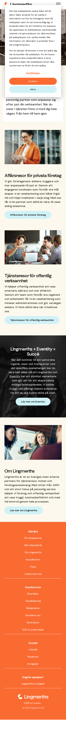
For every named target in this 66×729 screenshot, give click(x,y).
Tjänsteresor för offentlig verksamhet (32, 320)
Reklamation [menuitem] (33, 608)
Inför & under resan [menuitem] (33, 629)
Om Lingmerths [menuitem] (33, 552)
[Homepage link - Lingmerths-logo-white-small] (33, 697)
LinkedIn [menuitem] (33, 649)
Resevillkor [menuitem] (33, 593)
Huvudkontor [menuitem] (33, 559)
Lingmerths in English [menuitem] (33, 683)
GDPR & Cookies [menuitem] (32, 703)
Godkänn (33, 81)
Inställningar (33, 73)
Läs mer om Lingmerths (23, 510)
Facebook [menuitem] (33, 656)
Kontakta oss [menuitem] (33, 615)
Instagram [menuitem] (33, 663)
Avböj (33, 89)
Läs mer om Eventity (33, 401)
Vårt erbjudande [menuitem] (33, 545)
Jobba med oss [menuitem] (33, 574)
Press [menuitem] (33, 566)
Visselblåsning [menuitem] (33, 601)
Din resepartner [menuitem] (33, 538)
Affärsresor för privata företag (28, 214)
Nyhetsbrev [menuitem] (33, 622)
